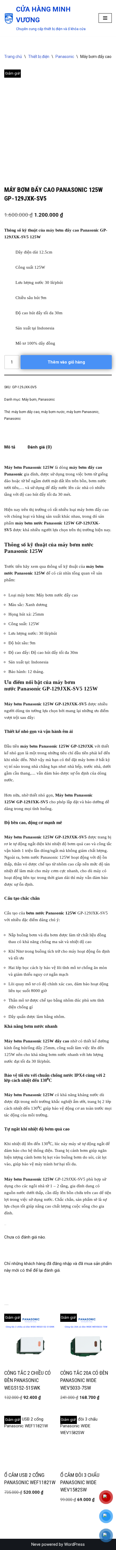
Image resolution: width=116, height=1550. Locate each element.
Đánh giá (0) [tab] (40, 447)
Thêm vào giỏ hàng (66, 362)
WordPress (74, 1544)
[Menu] (105, 18)
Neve (36, 1544)
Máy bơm (29, 399)
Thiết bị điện (38, 56)
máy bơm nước (53, 412)
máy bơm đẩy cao (25, 412)
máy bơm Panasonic (82, 412)
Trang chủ (13, 56)
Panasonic (64, 56)
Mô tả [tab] (9, 447)
